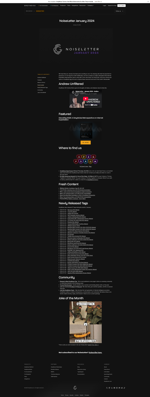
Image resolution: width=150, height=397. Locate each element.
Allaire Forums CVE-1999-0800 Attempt (78, 267)
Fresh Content (41, 85)
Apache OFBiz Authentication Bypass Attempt (79, 273)
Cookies (77, 395)
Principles (87, 395)
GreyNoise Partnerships (56, 367)
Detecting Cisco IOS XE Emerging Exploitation (78, 190)
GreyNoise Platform (28, 367)
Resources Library (82, 369)
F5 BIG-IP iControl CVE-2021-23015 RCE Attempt (80, 266)
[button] (63, 5)
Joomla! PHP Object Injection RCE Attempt (78, 231)
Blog (79, 367)
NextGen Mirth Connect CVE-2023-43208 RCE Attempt (82, 229)
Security (71, 395)
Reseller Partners (55, 369)
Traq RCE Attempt (72, 211)
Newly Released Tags (43, 87)
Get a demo (121, 5)
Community (40, 90)
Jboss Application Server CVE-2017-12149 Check (80, 255)
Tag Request (80, 371)
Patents (81, 395)
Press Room (107, 369)
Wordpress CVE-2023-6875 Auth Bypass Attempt (80, 248)
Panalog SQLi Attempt (73, 222)
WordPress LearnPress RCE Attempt (77, 243)
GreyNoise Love (108, 381)
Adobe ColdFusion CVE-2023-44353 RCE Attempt (80, 239)
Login (104, 5)
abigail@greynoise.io (92, 179)
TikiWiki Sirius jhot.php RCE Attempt (77, 236)
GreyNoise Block (28, 369)
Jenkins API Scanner (73, 213)
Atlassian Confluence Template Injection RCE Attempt (81, 232)
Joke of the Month (42, 92)
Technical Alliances (55, 374)
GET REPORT (85, 142)
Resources (29, 11)
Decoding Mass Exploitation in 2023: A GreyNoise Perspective (79, 195)
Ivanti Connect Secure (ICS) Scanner (76, 257)
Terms (62, 395)
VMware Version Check (74, 225)
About (105, 367)
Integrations (75, 5)
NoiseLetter (40, 11)
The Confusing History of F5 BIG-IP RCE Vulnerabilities (77, 193)
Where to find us (41, 82)
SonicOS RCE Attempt (73, 246)
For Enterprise (27, 374)
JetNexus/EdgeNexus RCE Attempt (76, 252)
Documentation (81, 374)
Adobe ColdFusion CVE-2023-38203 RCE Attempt (80, 245)
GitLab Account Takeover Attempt (76, 259)
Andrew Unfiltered (42, 77)
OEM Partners (54, 376)
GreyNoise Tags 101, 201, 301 (76, 188)
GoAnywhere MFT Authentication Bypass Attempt (80, 218)
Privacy (66, 395)
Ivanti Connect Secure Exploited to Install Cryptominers (77, 191)
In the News (106, 371)
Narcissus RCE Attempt (73, 209)
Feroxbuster (71, 234)
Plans (68, 5)
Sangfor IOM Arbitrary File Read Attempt (77, 262)
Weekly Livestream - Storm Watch (77, 198)
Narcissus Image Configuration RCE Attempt (79, 238)
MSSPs (52, 371)
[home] (29, 5)
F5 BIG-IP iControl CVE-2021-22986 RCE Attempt (80, 264)
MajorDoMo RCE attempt (74, 241)
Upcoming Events (108, 374)
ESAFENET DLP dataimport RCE (76, 250)
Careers (106, 378)
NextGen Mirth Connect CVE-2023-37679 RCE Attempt (82, 227)
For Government (28, 371)
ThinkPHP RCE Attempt (73, 260)
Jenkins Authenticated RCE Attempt (77, 217)
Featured (40, 80)
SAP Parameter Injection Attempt (76, 215)
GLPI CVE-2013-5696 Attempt (75, 271)
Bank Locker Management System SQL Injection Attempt (82, 269)
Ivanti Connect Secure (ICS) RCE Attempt (78, 253)
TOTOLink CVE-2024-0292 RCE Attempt (78, 220)
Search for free (112, 5)
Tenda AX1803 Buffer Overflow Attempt (78, 224)
